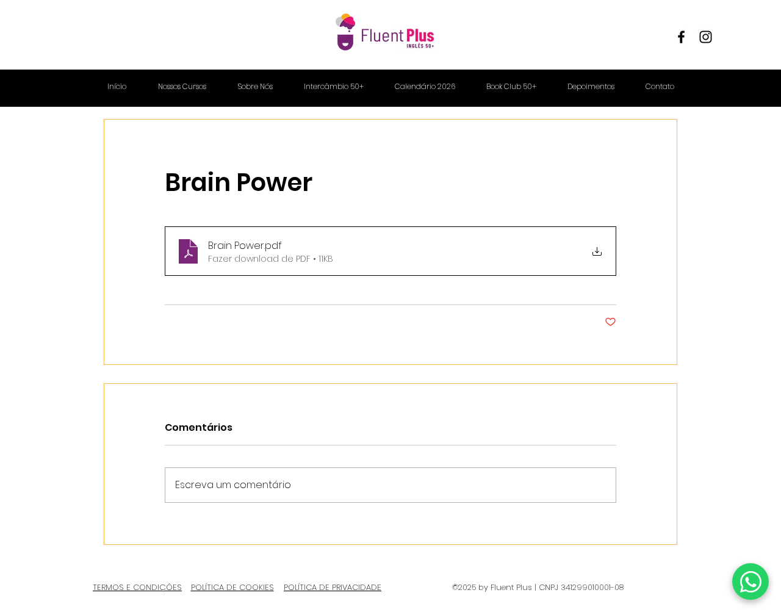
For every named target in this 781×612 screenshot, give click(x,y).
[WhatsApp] (750, 581)
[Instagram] (705, 37)
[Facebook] (681, 37)
